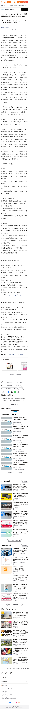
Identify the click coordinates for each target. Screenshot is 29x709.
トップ (2, 668)
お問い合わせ (14, 404)
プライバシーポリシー (7, 695)
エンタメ (6, 5)
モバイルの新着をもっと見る (15, 604)
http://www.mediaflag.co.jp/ (15, 354)
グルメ (11, 5)
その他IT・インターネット (14, 385)
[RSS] (19, 702)
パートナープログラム (7, 688)
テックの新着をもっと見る (14, 540)
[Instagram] (16, 702)
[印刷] (18, 392)
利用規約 (4, 692)
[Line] (15, 392)
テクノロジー (11, 382)
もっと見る (24, 481)
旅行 (15, 5)
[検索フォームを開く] (15, 2)
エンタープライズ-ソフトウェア (9, 388)
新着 (2, 5)
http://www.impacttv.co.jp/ (15, 295)
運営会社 (4, 685)
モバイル (19, 382)
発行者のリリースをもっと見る (14, 472)
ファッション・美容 (23, 5)
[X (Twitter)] (12, 392)
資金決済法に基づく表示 (8, 698)
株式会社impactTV (5, 27)
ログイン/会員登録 (22, 2)
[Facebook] (9, 392)
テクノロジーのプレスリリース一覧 (15, 668)
